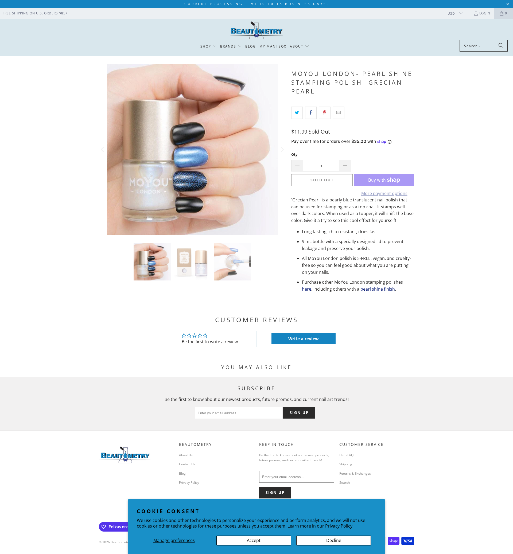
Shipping (345, 464)
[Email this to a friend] (338, 113)
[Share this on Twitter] (297, 113)
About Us (186, 455)
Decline (333, 540)
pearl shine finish (377, 289)
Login (484, 13)
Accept (254, 540)
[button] (208, 46)
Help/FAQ (346, 455)
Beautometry (120, 542)
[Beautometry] (256, 30)
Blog (182, 473)
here (306, 289)
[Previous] (103, 149)
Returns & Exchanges (355, 473)
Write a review (303, 339)
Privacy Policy (338, 526)
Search (344, 482)
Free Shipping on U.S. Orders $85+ (35, 13)
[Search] (501, 46)
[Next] (282, 149)
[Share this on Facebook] (311, 113)
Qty (294, 154)
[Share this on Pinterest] (325, 113)
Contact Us (187, 464)
